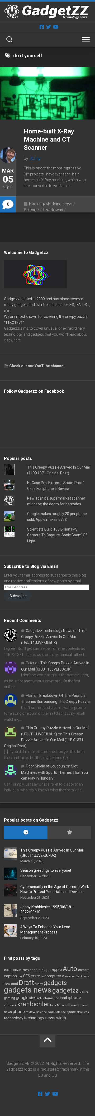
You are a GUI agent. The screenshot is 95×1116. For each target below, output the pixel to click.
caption (10, 976)
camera (83, 970)
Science (31, 209)
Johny (35, 158)
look (53, 1005)
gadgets (55, 983)
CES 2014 (37, 976)
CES (26, 976)
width (61, 1017)
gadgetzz (65, 990)
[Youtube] (55, 26)
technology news (39, 1017)
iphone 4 (10, 1005)
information (50, 998)
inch (39, 998)
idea (32, 998)
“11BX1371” (14, 322)
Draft (26, 983)
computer (52, 976)
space (71, 1012)
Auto (70, 969)
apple (56, 969)
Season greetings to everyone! (45, 870)
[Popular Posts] (69, 832)
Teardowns (52, 209)
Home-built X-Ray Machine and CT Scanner (49, 139)
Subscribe (18, 596)
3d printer (24, 970)
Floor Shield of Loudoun (45, 766)
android (38, 970)
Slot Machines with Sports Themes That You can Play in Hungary (54, 772)
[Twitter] (48, 26)
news (8, 1012)
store (80, 1012)
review (30, 1012)
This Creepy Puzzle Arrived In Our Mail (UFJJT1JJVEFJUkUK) (53, 637)
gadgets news (27, 989)
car (20, 976)
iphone (74, 997)
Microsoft (63, 1005)
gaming (9, 998)
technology (13, 1018)
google (22, 997)
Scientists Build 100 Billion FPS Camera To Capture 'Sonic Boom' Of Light (57, 535)
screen (54, 1011)
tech (86, 1012)
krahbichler (33, 1004)
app (47, 969)
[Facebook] (41, 26)
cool (14, 984)
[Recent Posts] (26, 832)
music (75, 1005)
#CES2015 (11, 970)
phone (19, 1011)
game (83, 991)
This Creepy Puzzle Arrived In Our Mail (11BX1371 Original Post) (43, 740)
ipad (63, 997)
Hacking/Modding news (50, 203)
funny (39, 984)
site (63, 1012)
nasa (84, 1005)
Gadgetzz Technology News (49, 631)
